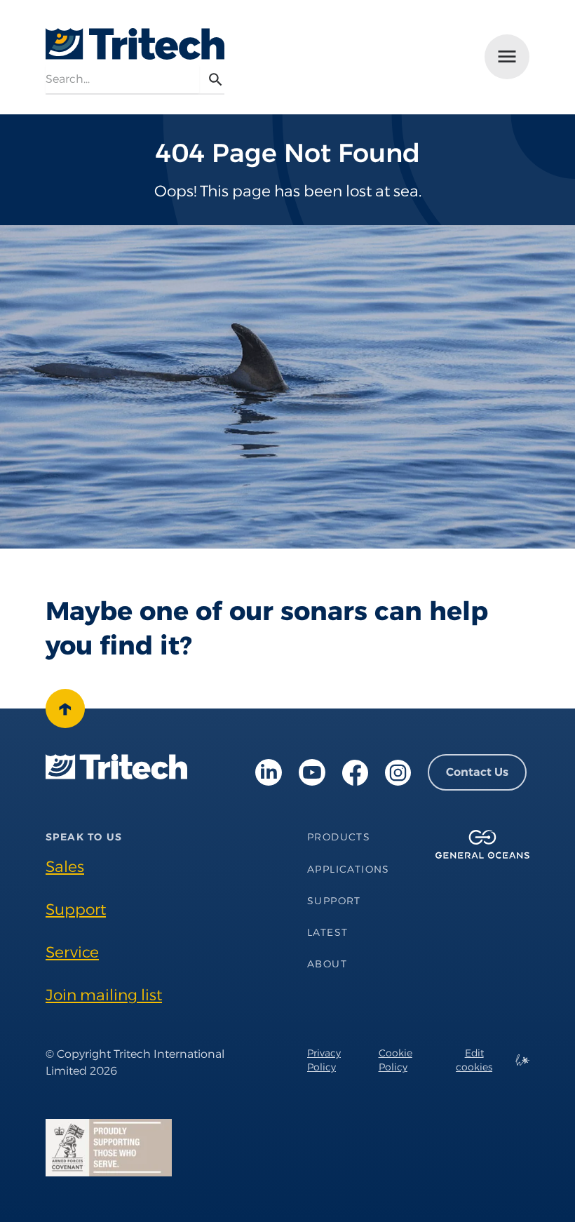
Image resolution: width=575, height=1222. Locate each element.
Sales (65, 866)
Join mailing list (104, 995)
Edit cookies (474, 1060)
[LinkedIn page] (268, 772)
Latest (327, 932)
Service (72, 952)
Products (338, 837)
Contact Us (477, 772)
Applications (348, 869)
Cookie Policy (395, 1060)
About (327, 964)
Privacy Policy (324, 1060)
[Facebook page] (355, 773)
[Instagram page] (398, 773)
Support (76, 909)
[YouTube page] (312, 772)
